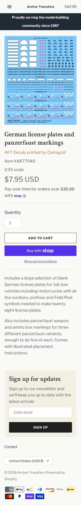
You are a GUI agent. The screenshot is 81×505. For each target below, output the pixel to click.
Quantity (12, 212)
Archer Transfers (31, 472)
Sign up (40, 427)
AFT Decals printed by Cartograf (35, 152)
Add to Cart (40, 238)
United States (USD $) (26, 461)
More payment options (40, 261)
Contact (10, 447)
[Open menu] (9, 7)
